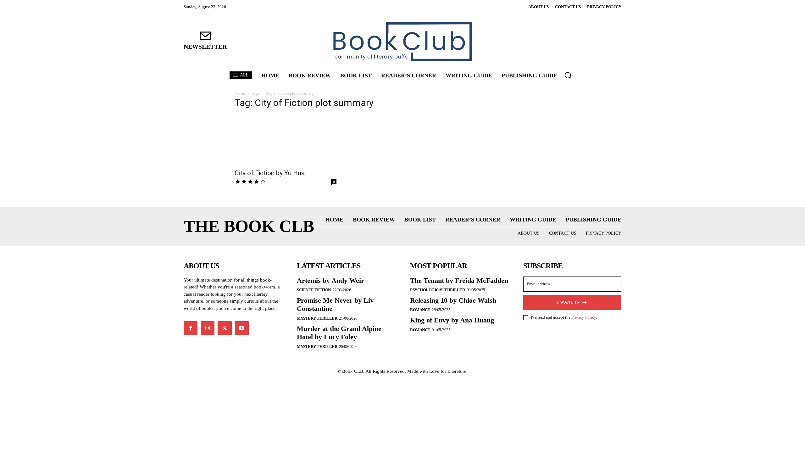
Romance (420, 309)
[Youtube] (242, 328)
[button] (567, 75)
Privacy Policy (583, 317)
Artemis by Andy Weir (330, 280)
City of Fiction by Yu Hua (270, 173)
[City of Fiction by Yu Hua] (285, 140)
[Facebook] (190, 328)
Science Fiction (314, 290)
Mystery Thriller (317, 318)
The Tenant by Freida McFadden (459, 280)
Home (240, 93)
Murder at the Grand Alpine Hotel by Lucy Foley (339, 333)
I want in (568, 302)
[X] (224, 328)
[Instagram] (207, 328)
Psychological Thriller (437, 290)
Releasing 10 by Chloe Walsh (453, 300)
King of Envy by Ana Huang (452, 320)
